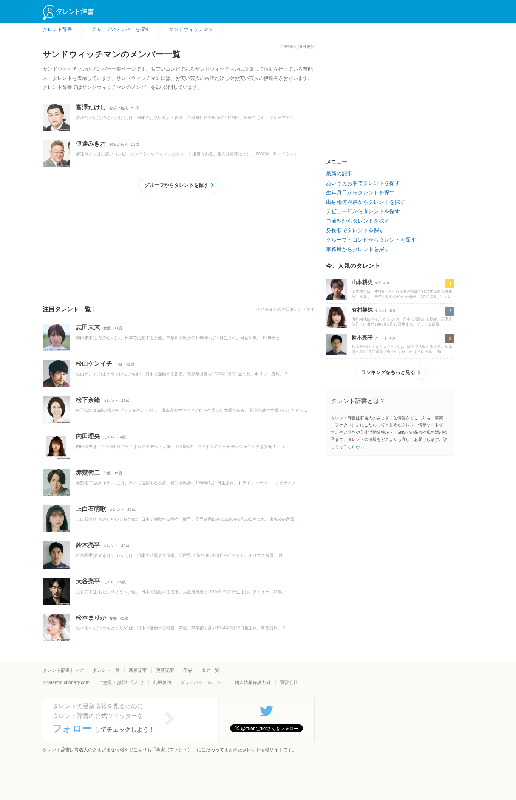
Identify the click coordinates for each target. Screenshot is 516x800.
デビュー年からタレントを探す (363, 211)
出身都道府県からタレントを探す (365, 202)
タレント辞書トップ (63, 670)
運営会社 (289, 682)
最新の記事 (339, 174)
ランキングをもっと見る (388, 372)
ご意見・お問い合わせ (121, 682)
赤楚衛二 (88, 472)
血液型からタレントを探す (357, 221)
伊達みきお (91, 143)
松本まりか (91, 617)
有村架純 (362, 310)
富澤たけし (91, 107)
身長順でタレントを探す (355, 230)
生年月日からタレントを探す (360, 192)
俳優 (119, 364)
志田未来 (88, 327)
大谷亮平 (88, 581)
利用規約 (162, 682)
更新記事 (165, 670)
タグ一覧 (210, 670)
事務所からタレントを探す (357, 249)
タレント (110, 400)
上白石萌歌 (91, 508)
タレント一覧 (106, 670)
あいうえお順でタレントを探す (363, 183)
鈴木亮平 (88, 545)
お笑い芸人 (118, 108)
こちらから (353, 446)
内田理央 (88, 436)
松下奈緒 (88, 400)
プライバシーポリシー (203, 682)
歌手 (378, 283)
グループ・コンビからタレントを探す (371, 240)
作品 (187, 670)
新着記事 (138, 670)
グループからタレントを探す (177, 185)
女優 (107, 328)
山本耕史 (362, 282)
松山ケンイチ (94, 363)
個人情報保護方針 (253, 682)
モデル (108, 437)
